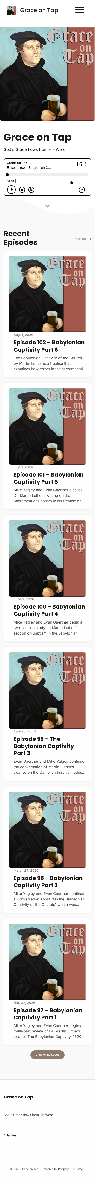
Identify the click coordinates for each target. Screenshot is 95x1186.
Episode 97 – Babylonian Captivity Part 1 (48, 1014)
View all (79, 239)
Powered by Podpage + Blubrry (62, 1169)
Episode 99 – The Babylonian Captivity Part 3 (44, 746)
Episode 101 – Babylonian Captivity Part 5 (49, 478)
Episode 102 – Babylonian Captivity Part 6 (49, 346)
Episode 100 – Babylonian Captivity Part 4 (49, 610)
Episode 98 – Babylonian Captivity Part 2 (48, 881)
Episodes (9, 1135)
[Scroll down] (47, 207)
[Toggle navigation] (80, 10)
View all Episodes (47, 1054)
